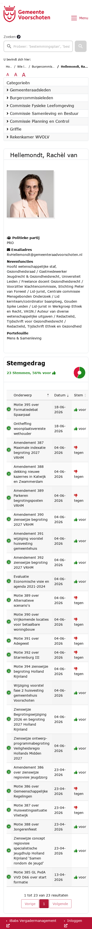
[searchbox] (38, 46)
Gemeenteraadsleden (29, 90)
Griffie (14, 129)
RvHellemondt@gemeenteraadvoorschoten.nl (44, 255)
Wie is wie (24, 66)
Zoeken (10, 37)
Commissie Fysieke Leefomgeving (41, 105)
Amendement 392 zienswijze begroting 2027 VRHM (31, 562)
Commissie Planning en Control (38, 121)
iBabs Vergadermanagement (32, 921)
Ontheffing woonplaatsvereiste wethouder (30, 429)
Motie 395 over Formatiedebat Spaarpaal (26, 410)
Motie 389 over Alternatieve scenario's (26, 600)
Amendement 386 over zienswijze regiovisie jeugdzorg (30, 772)
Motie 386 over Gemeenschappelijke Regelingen (31, 791)
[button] (81, 46)
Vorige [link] (30, 904)
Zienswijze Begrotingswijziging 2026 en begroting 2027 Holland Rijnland (30, 719)
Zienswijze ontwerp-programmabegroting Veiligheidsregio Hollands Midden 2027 (32, 748)
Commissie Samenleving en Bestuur (43, 113)
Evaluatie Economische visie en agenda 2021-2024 (31, 581)
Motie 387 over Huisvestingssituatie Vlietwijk (30, 810)
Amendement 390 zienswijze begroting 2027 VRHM (31, 519)
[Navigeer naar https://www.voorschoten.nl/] (27, 18)
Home (10, 66)
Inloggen (74, 921)
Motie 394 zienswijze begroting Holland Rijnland (31, 671)
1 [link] (44, 904)
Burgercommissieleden (47, 66)
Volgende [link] (60, 904)
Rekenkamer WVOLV (28, 137)
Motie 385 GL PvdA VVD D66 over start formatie (30, 877)
